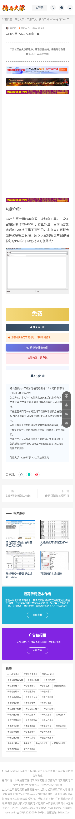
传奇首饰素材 (13, 738)
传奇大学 (19, 19)
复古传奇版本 (42, 744)
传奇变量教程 (60, 686)
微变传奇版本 (13, 749)
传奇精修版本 (29, 726)
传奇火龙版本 (45, 715)
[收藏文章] (21, 474)
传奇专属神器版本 (15, 680)
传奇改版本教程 (14, 709)
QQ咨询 (39, 376)
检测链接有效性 (39, 347)
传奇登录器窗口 (14, 720)
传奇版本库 (61, 715)
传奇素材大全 (45, 726)
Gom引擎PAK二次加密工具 (35, 458)
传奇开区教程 (47, 697)
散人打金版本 (29, 749)
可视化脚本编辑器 (51, 573)
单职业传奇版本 (46, 738)
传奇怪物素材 (13, 703)
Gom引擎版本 (13, 674)
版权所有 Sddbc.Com (58, 813)
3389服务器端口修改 (18, 496)
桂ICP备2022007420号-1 (31, 813)
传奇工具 (44, 19)
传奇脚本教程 (13, 732)
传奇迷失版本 (45, 732)
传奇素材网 (61, 726)
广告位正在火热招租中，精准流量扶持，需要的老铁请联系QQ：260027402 (37, 51)
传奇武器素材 (13, 715)
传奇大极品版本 (14, 697)
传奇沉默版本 (29, 715)
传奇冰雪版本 (13, 686)
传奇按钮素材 (45, 703)
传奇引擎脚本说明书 (57, 496)
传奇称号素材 (13, 726)
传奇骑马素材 (29, 738)
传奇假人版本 (33, 680)
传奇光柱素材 (49, 680)
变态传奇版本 (13, 744)
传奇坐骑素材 (45, 692)
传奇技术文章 (29, 703)
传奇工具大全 (31, 697)
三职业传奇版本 (30, 674)
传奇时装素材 (49, 709)
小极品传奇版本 (59, 744)
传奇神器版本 (47, 720)
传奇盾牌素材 (31, 720)
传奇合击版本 (13, 692)
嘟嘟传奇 (27, 744)
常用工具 (32, 19)
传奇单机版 (44, 686)
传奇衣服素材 (29, 732)
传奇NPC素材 (48, 674)
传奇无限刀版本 (32, 709)
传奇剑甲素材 (29, 686)
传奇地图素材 (29, 692)
